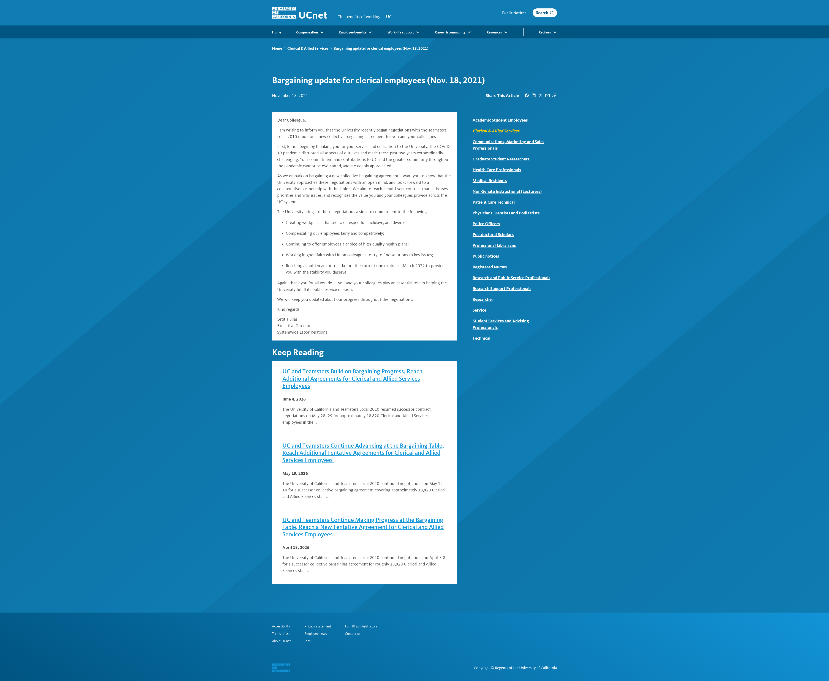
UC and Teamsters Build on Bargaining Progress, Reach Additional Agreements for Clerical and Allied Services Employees (352, 378)
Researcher (483, 299)
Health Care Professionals (497, 169)
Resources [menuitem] (494, 32)
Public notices (486, 256)
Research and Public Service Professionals (511, 277)
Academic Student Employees (500, 120)
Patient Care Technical (494, 202)
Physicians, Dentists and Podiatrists (506, 212)
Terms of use (281, 633)
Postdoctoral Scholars (493, 234)
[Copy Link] (554, 95)
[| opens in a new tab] (526, 95)
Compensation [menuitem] (307, 32)
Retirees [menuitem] (545, 32)
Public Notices (514, 12)
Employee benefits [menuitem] (352, 32)
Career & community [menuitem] (450, 32)
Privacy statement (318, 626)
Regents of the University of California (526, 667)
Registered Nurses (490, 266)
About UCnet (281, 641)
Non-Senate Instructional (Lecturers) (507, 191)
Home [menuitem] (276, 32)
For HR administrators (361, 626)
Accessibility (281, 626)
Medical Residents (490, 180)
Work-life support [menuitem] (401, 32)
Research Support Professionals (502, 288)
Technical (481, 338)
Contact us (353, 633)
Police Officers (486, 223)
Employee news (316, 633)
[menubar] (414, 31)
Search (542, 12)
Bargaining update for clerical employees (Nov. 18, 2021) (381, 48)
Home (277, 48)
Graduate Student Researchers (501, 159)
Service (479, 310)
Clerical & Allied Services (307, 48)
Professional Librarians (494, 245)
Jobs (308, 641)
